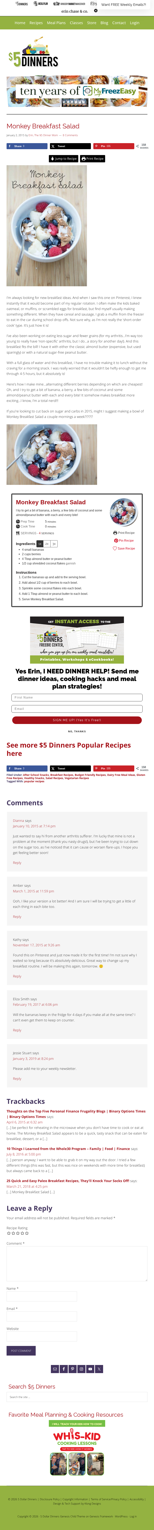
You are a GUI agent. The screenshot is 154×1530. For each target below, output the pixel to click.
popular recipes (34, 781)
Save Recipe (126, 548)
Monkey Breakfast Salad (51, 502)
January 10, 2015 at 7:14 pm (34, 826)
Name (13, 1288)
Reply (17, 862)
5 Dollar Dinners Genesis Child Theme (62, 1516)
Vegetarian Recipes (77, 778)
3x (54, 544)
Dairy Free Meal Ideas (121, 775)
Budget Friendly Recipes (90, 775)
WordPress (121, 1516)
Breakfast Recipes (61, 775)
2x (46, 544)
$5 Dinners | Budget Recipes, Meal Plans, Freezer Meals (34, 52)
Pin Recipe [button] (126, 540)
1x (39, 544)
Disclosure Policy (50, 1499)
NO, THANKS (77, 731)
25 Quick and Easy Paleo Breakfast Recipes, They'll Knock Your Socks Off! (68, 1180)
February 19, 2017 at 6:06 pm (35, 1004)
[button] (123, 4)
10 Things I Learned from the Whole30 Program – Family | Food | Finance (68, 1148)
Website (13, 1328)
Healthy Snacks (34, 778)
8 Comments (70, 135)
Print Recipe (94, 159)
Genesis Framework (101, 1516)
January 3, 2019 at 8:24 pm (33, 1058)
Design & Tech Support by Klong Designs (77, 1503)
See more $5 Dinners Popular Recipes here (69, 749)
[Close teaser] (96, 10)
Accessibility (137, 1499)
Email (12, 1308)
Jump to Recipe (66, 159)
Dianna (18, 820)
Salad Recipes (54, 778)
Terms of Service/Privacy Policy (109, 1499)
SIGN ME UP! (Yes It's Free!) (77, 720)
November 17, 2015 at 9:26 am (36, 945)
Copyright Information (75, 1499)
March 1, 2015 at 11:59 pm (33, 891)
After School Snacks (36, 775)
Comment (16, 1243)
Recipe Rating (17, 1228)
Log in (133, 1516)
